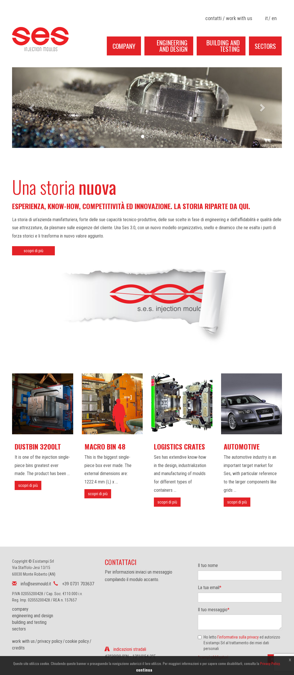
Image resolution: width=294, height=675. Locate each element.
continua (144, 670)
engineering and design (32, 615)
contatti (213, 18)
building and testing (29, 622)
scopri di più (33, 250)
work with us (239, 18)
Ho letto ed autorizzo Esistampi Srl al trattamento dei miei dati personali (242, 643)
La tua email (209, 587)
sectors (19, 629)
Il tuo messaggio (213, 609)
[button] (32, 107)
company (20, 609)
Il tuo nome (208, 565)
